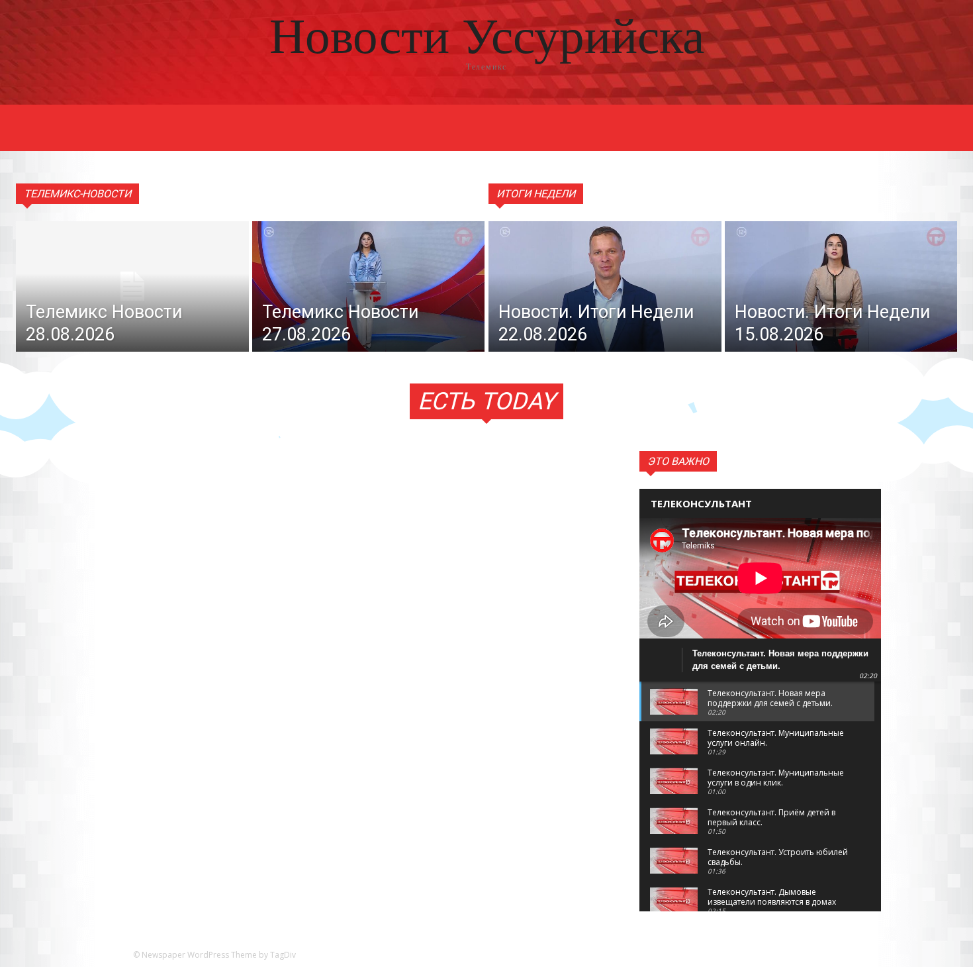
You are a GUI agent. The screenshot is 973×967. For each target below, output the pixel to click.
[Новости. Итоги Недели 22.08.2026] (604, 286)
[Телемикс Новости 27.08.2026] (368, 286)
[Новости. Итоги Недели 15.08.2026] (841, 286)
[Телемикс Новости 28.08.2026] (132, 286)
